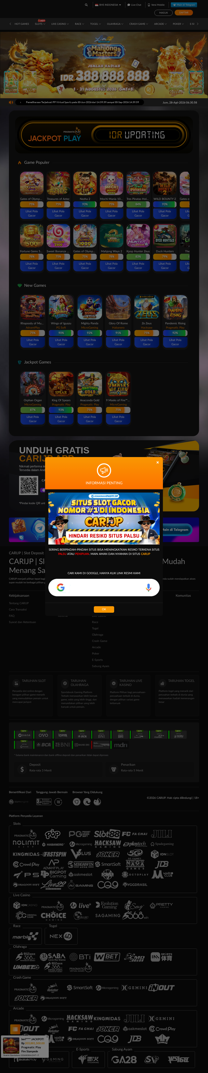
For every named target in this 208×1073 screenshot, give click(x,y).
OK (104, 609)
